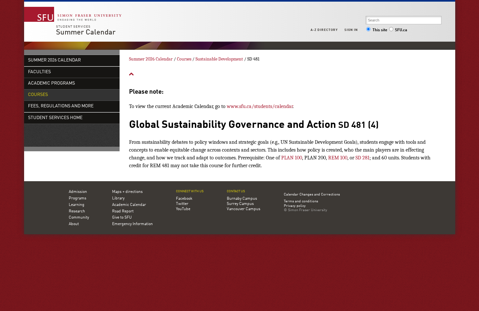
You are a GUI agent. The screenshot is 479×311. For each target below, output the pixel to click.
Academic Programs (51, 83)
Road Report (123, 211)
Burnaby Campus (242, 199)
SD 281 (363, 158)
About (74, 224)
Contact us (236, 191)
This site (379, 30)
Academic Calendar (129, 205)
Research (77, 211)
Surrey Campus (240, 204)
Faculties (39, 72)
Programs (77, 198)
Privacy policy (295, 206)
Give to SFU (122, 218)
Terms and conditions (301, 201)
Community (79, 218)
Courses (38, 95)
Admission (78, 192)
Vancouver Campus (243, 209)
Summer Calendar (86, 32)
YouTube (183, 209)
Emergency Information (132, 224)
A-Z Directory (324, 30)
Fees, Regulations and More (61, 106)
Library (118, 198)
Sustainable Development (219, 59)
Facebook (184, 199)
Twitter (182, 204)
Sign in (351, 30)
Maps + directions (127, 192)
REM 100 (337, 158)
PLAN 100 (291, 158)
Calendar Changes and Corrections (312, 194)
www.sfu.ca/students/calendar (260, 106)
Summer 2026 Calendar (54, 60)
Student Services (73, 26)
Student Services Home (55, 118)
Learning (76, 205)
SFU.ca (401, 30)
